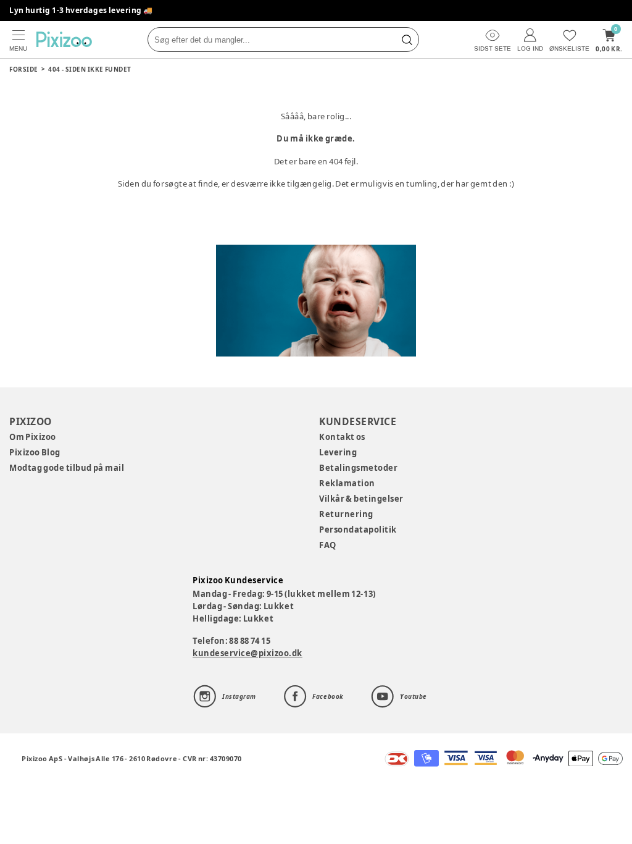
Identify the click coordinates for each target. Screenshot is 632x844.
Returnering (346, 514)
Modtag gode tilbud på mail (66, 467)
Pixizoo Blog (34, 452)
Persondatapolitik (358, 529)
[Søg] (406, 39)
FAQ (327, 545)
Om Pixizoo (32, 436)
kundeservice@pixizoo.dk (247, 653)
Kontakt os (342, 436)
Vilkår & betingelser (361, 498)
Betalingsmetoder (358, 467)
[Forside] (64, 39)
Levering (338, 452)
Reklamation (347, 483)
